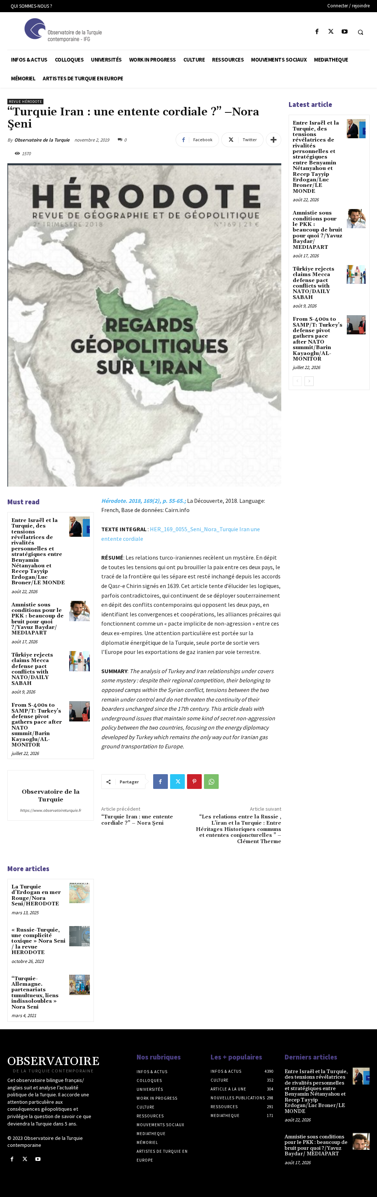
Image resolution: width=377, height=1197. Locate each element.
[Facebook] (317, 32)
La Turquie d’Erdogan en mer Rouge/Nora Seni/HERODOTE (36, 895)
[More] (273, 139)
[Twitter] (331, 32)
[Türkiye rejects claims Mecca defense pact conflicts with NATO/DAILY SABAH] (79, 661)
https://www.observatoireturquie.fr (50, 810)
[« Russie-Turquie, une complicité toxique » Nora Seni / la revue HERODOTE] (79, 936)
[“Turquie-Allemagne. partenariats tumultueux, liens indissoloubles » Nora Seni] (79, 985)
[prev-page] (297, 381)
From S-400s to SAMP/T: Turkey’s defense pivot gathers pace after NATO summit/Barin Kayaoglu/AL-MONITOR (36, 725)
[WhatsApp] (211, 781)
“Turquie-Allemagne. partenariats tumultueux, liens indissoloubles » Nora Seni (35, 992)
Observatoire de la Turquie (42, 140)
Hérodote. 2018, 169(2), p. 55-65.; (143, 500)
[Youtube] (344, 32)
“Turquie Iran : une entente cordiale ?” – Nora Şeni (137, 820)
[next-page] (309, 381)
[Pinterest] (194, 781)
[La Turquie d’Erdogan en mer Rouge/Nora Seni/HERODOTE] (79, 893)
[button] (360, 32)
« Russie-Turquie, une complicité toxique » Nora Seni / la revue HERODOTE (38, 941)
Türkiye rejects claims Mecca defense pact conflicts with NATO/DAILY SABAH (32, 669)
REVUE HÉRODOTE (25, 101)
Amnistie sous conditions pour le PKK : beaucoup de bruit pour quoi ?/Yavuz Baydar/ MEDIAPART (37, 619)
